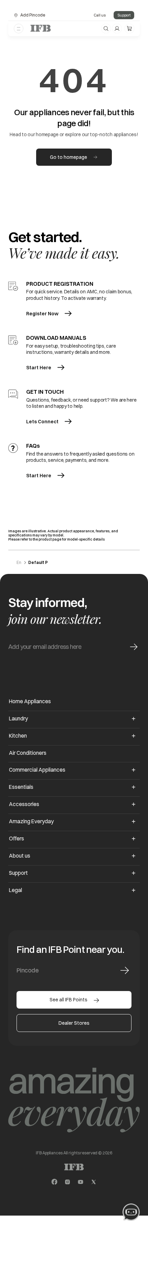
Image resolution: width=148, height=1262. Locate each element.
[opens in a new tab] (54, 1182)
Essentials (21, 787)
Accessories (24, 804)
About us (19, 855)
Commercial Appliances (37, 769)
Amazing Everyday (31, 821)
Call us (100, 15)
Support (123, 15)
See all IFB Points (68, 1000)
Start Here (38, 368)
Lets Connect (42, 421)
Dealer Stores (74, 1023)
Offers (16, 838)
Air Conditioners (27, 753)
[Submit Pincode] (124, 970)
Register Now (42, 314)
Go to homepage (68, 157)
